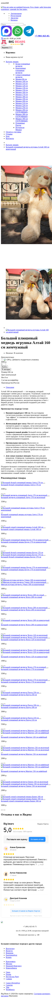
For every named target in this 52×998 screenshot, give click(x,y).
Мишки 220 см (21, 105)
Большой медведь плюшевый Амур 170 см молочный (23, 497)
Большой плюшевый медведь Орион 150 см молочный (23, 786)
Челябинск (10, 989)
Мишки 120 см (21, 86)
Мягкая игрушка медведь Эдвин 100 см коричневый (22, 584)
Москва (9, 964)
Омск (8, 972)
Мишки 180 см (21, 97)
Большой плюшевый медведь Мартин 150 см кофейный (24, 771)
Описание (10, 387)
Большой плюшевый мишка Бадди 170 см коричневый (23, 570)
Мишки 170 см (21, 95)
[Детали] (2, 493)
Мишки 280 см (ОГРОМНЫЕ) (21, 115)
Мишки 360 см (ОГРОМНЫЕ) (21, 120)
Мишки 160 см (21, 92)
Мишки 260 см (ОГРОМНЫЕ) (21, 111)
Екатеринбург (11, 955)
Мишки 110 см (21, 84)
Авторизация (16, 13)
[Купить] (44, 483)
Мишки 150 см (21, 90)
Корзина (14, 20)
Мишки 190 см (21, 99)
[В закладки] (4, 493)
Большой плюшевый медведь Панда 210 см (19, 720)
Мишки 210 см (21, 103)
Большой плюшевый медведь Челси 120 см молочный (23, 640)
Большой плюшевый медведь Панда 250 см (19, 695)
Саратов (9, 985)
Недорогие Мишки (19, 128)
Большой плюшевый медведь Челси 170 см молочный (23, 682)
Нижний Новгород (14, 966)
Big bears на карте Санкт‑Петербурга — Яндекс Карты (26, 915)
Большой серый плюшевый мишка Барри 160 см (21, 801)
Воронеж (9, 953)
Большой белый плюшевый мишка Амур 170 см (21, 485)
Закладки (14, 18)
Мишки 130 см (21, 88)
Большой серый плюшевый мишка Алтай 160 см (21, 529)
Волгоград (10, 949)
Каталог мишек (12, 145)
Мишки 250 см (21, 108)
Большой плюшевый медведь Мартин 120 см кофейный (24, 737)
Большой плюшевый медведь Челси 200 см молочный (23, 610)
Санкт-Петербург (13, 983)
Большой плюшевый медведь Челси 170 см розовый (22, 669)
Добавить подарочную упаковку (25, 360)
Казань (8, 957)
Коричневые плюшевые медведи (20, 70)
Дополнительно (7, 357)
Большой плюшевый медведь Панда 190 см (19, 707)
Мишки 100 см (21, 81)
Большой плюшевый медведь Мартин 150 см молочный (24, 754)
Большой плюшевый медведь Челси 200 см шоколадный (24, 625)
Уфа (7, 987)
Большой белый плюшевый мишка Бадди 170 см (21, 557)
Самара (9, 979)
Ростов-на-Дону (12, 977)
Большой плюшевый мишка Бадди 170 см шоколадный (23, 542)
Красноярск (10, 961)
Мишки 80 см (21, 79)
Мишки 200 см (21, 101)
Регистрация (16, 16)
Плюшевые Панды (20, 124)
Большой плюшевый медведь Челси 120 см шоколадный (24, 657)
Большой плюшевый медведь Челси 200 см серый (21, 597)
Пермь (8, 974)
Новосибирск (11, 968)
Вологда (9, 951)
